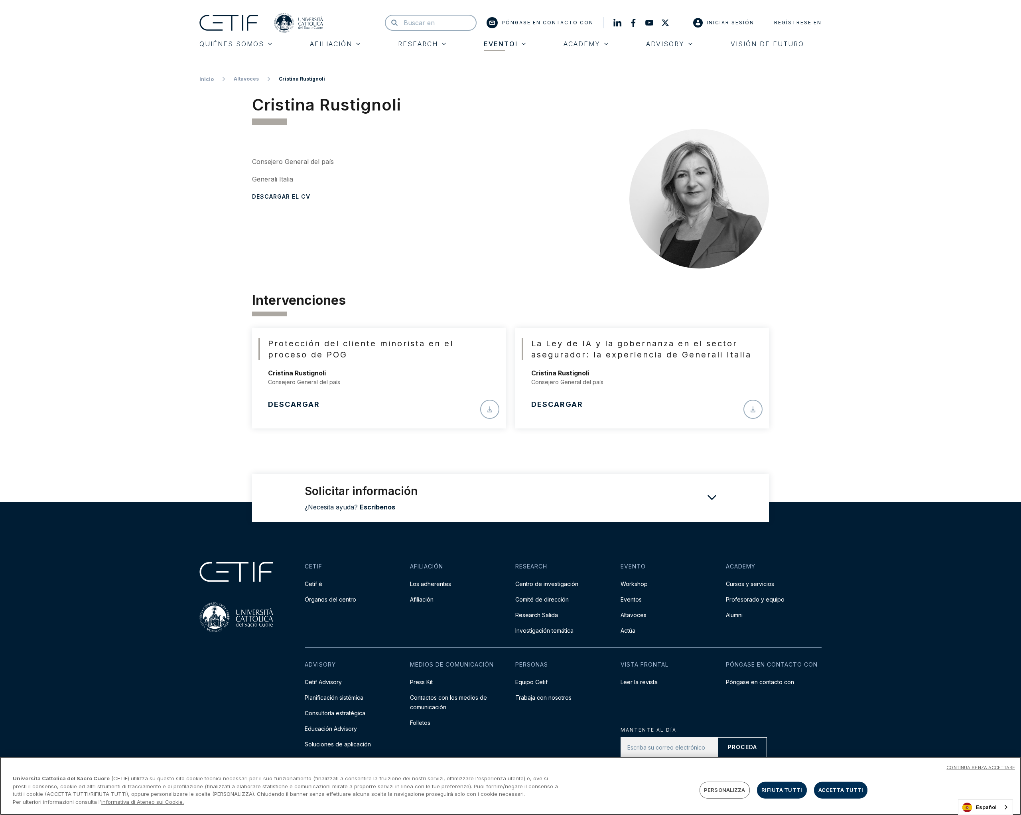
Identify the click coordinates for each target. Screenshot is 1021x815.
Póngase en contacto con (547, 23)
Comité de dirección (542, 599)
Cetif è (313, 583)
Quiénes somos (231, 44)
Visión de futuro (767, 44)
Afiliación (331, 44)
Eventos (631, 599)
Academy (582, 44)
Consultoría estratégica (335, 713)
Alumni (734, 615)
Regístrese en (798, 23)
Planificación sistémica (334, 697)
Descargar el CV (281, 196)
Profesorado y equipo (755, 599)
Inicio (206, 79)
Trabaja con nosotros (543, 697)
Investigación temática (544, 630)
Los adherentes (430, 583)
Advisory (665, 44)
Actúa (628, 630)
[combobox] (985, 807)
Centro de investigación (546, 583)
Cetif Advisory (323, 682)
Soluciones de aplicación (338, 744)
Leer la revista (639, 682)
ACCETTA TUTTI (840, 790)
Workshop (634, 583)
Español (986, 807)
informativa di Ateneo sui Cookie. (142, 801)
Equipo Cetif (531, 682)
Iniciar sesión (730, 23)
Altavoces (246, 79)
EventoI (501, 44)
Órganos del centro (330, 599)
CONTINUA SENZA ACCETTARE (980, 767)
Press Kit (421, 682)
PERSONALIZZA (724, 790)
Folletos (420, 722)
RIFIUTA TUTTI (781, 790)
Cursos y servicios (750, 583)
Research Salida (536, 615)
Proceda (742, 747)
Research (418, 44)
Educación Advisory (331, 728)
